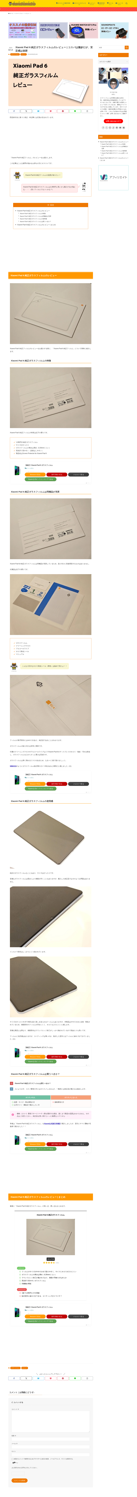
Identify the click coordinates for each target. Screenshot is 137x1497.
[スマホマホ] (22, 4)
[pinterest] (117, 127)
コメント (15, 1409)
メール (15, 1443)
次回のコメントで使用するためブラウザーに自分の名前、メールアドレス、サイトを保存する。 (44, 1459)
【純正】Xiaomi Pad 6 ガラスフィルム (39, 465)
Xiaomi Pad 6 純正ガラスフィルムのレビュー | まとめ (36, 225)
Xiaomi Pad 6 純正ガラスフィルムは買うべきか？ (35, 221)
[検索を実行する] (127, 47)
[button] (14, 111)
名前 (14, 1435)
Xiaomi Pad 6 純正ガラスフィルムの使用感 (33, 219)
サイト (14, 1451)
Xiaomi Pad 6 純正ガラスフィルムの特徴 (33, 213)
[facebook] (103, 127)
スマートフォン (15, 54)
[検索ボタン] (126, 3)
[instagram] (110, 127)
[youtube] (120, 127)
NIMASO (13, 766)
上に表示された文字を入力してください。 (25, 1467)
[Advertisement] (50, 136)
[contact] (123, 127)
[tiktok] (113, 127)
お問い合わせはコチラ (113, 121)
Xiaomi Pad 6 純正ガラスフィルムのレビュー (33, 211)
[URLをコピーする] (87, 111)
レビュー (23, 54)
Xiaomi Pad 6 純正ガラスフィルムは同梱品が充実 (35, 216)
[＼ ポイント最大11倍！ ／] (68, 9)
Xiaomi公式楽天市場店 (52, 1123)
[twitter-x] (106, 127)
